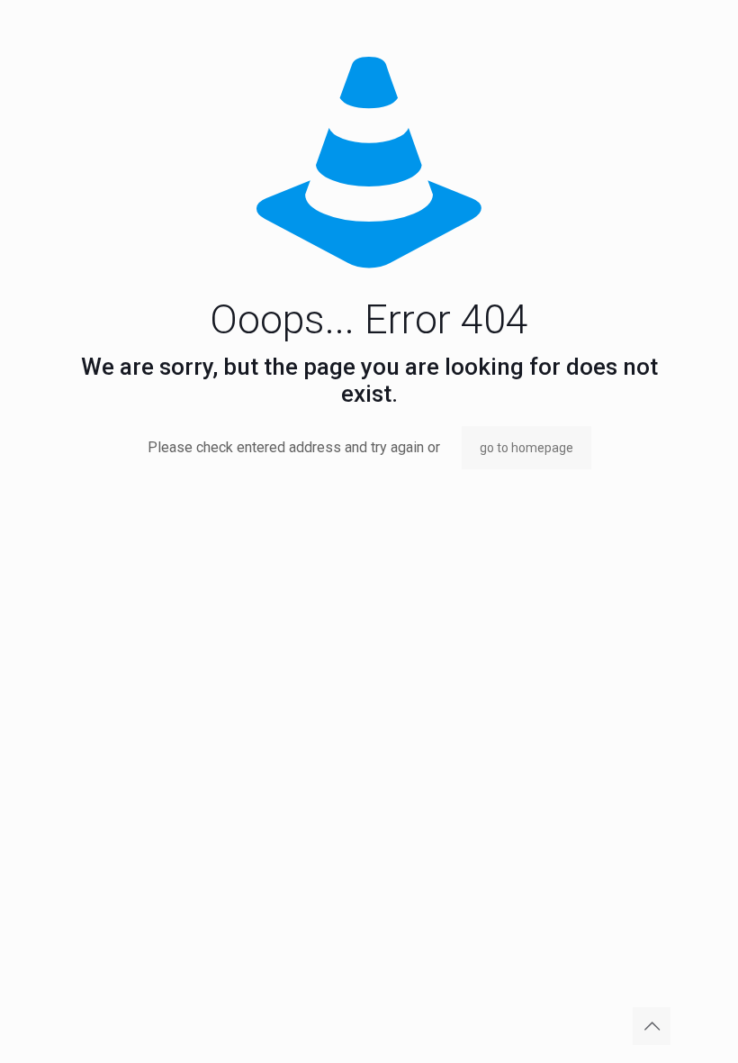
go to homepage (526, 448)
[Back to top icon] (651, 1026)
